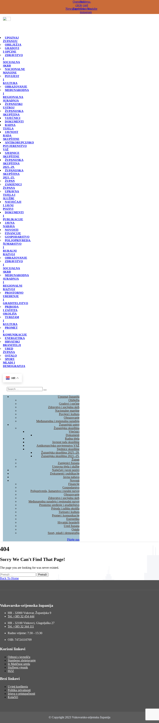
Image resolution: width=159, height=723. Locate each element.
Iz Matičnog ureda (19, 664)
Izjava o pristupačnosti (21, 693)
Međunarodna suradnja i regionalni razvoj (54, 501)
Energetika (15, 338)
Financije (13, 233)
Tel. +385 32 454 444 (21, 616)
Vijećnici (12, 118)
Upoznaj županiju (11, 39)
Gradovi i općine (11, 50)
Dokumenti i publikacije (65, 473)
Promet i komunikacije (66, 515)
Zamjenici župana (12, 186)
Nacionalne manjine (14, 71)
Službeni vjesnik (18, 667)
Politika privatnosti (19, 690)
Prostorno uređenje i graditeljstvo (15, 298)
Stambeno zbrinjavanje (22, 660)
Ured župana (9, 350)
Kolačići (13, 697)
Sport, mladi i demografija (64, 533)
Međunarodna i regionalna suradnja (16, 95)
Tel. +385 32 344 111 (21, 626)
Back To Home (9, 578)
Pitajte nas (73, 539)
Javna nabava (9, 224)
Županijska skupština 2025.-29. (13, 163)
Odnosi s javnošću (19, 657)
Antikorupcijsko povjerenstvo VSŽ (18, 146)
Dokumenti (14, 121)
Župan (10, 180)
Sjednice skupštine (11, 154)
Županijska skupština (13, 112)
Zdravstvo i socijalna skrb (13, 60)
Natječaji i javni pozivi (12, 205)
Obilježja (13, 44)
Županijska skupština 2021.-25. (13, 174)
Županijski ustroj (12, 105)
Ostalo (11, 355)
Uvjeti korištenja (18, 686)
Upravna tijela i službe (11, 195)
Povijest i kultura (69, 414)
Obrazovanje (16, 86)
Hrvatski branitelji (12, 343)
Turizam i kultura (69, 512)
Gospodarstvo (17, 236)
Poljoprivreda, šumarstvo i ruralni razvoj (55, 491)
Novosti (11, 229)
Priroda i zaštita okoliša (11, 310)
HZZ (11, 671)
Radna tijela (9, 126)
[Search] (45, 390)
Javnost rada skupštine (66, 442)
